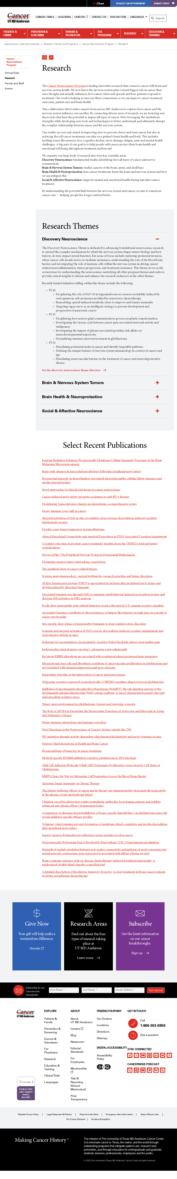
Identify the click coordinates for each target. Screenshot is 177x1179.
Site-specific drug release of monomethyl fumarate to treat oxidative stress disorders (94, 624)
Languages (137, 17)
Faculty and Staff (14, 83)
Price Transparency (79, 1097)
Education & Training (156, 33)
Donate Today (162, 3)
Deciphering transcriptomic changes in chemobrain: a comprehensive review (89, 504)
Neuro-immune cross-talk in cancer (64, 511)
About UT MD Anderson (82, 1020)
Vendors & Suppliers (100, 1119)
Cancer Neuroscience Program (14, 61)
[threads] (169, 1055)
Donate (35, 948)
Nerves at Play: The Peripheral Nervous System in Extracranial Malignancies (88, 555)
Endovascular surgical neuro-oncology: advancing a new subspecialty (84, 649)
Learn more (85, 958)
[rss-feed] (162, 1070)
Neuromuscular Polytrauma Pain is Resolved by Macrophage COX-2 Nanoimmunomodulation (100, 842)
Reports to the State (89, 1114)
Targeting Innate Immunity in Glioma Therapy (71, 783)
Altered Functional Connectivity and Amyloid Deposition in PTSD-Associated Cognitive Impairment (104, 536)
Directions (103, 1031)
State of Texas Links (150, 1114)
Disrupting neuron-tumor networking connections (74, 562)
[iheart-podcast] (156, 1070)
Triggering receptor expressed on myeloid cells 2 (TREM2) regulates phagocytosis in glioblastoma (103, 682)
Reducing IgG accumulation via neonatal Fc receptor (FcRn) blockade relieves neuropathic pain (101, 642)
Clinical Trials (45, 17)
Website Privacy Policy (28, 1114)
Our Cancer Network (75, 1119)
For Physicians (104, 33)
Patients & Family (10, 33)
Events (8, 88)
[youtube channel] (143, 1055)
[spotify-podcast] (136, 1070)
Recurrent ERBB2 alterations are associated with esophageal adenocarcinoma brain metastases (100, 656)
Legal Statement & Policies (59, 1114)
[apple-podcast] (130, 1070)
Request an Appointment (130, 3)
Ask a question (149, 1035)
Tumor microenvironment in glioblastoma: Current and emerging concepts (89, 704)
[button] (44, 56)
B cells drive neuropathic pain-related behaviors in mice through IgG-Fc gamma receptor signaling (103, 605)
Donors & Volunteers (73, 33)
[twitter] (136, 1055)
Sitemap (102, 1038)
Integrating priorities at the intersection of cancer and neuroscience (83, 674)
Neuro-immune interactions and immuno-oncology (74, 722)
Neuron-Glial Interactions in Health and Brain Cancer (75, 744)
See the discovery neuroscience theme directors (71, 370)
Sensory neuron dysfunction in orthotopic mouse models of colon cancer (87, 835)
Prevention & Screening (39, 33)
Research (130, 33)
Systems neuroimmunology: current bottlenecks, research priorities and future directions (97, 576)
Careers (79, 17)
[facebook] (130, 1055)
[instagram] (149, 1055)
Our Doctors (118, 17)
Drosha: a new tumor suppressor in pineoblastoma (73, 529)
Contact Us (99, 17)
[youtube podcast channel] (143, 1070)
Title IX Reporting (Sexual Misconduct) (78, 1084)
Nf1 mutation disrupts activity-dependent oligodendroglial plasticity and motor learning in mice (102, 736)
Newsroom (77, 1041)
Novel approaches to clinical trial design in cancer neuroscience (81, 490)
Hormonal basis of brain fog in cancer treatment (71, 751)
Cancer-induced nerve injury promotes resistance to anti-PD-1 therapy (85, 497)
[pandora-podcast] (149, 1070)
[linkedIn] (156, 1055)
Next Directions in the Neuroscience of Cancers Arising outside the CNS (86, 729)
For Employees (78, 1060)
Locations (103, 1025)
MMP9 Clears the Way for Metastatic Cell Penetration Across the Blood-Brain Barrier (94, 776)
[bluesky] (162, 1055)
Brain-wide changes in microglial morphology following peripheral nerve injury (91, 471)
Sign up (137, 953)
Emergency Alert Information (119, 1114)
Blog (73, 1035)
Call (152, 1023)
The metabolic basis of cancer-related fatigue (69, 569)
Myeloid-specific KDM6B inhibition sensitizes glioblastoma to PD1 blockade (89, 758)
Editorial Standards (77, 1050)
